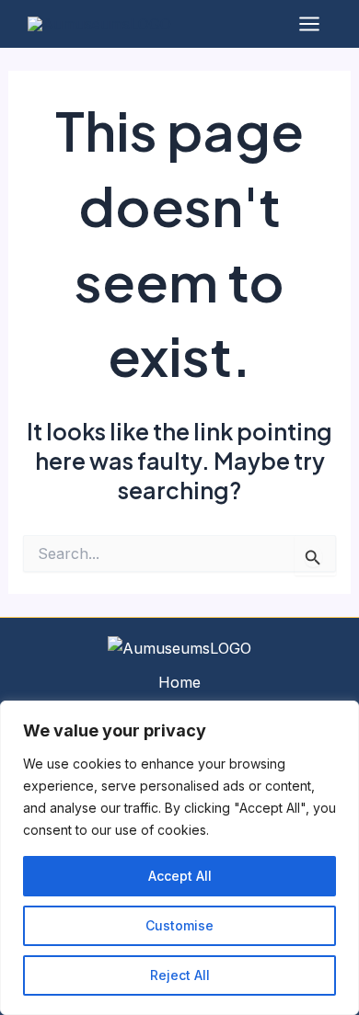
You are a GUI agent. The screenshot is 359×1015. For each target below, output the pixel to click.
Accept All (180, 876)
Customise (179, 925)
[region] (179, 858)
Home (179, 682)
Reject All (180, 975)
